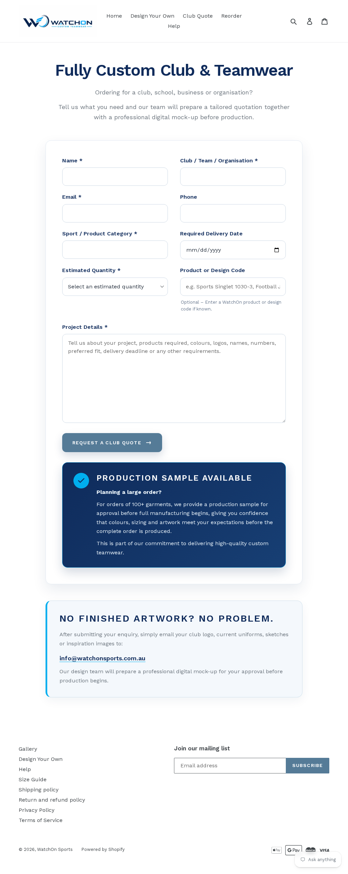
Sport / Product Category (99, 233)
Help (174, 26)
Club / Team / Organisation (219, 160)
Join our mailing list (202, 748)
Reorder (231, 16)
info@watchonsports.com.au (102, 658)
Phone (188, 197)
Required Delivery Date (211, 233)
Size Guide (33, 779)
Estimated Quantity (91, 270)
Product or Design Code (212, 270)
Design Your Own (152, 16)
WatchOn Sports (55, 849)
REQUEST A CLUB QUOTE (112, 442)
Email (72, 197)
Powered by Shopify (103, 849)
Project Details (85, 327)
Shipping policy (38, 789)
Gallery (28, 749)
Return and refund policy (52, 800)
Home (114, 16)
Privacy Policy (36, 810)
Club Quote (198, 16)
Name (72, 160)
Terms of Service (41, 820)
